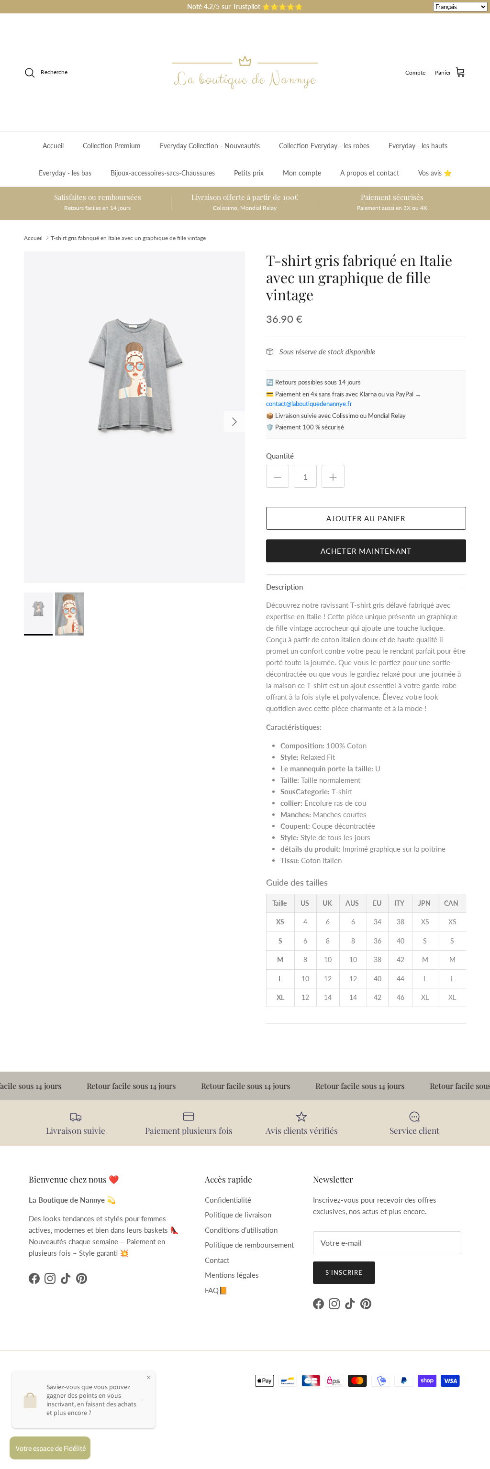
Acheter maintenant (366, 551)
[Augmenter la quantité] (333, 476)
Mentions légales (232, 1275)
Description (284, 586)
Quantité (280, 455)
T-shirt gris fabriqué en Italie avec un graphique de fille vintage (128, 237)
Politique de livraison (238, 1214)
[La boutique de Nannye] (245, 72)
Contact (217, 1260)
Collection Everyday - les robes (324, 146)
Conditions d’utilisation (241, 1230)
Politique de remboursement (249, 1244)
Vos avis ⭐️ (435, 173)
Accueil (53, 146)
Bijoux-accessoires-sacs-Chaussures (163, 173)
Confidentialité (228, 1199)
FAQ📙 (216, 1290)
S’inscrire (344, 1272)
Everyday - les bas (65, 173)
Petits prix (249, 173)
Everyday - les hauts (418, 146)
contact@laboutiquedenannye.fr (309, 403)
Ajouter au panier (365, 518)
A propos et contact (369, 173)
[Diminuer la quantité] (277, 476)
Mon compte (302, 173)
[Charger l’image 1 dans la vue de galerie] (134, 417)
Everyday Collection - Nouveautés (210, 146)
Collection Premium (112, 146)
